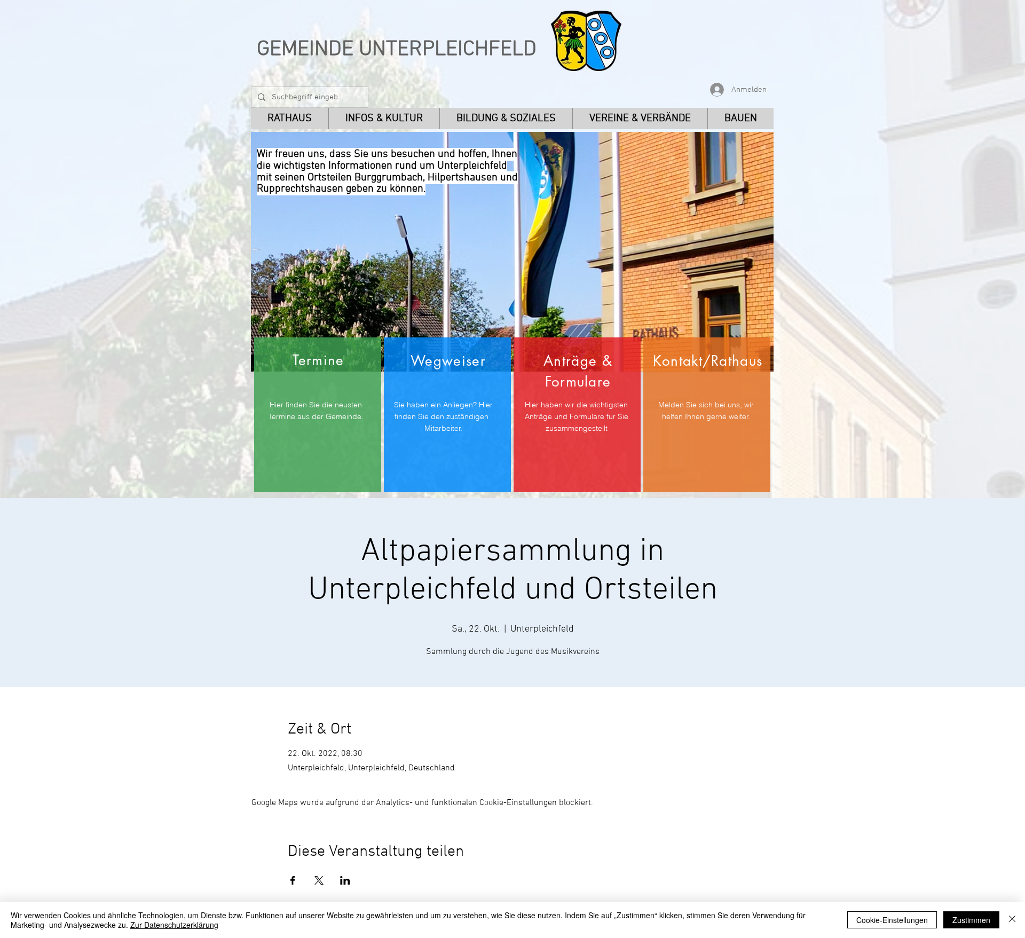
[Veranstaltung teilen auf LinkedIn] (345, 880)
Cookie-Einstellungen (892, 920)
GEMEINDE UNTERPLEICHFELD (397, 49)
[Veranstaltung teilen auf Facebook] (293, 880)
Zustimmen (971, 920)
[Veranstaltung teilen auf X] (319, 880)
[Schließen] (1012, 919)
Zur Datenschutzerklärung (174, 924)
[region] (317, 414)
